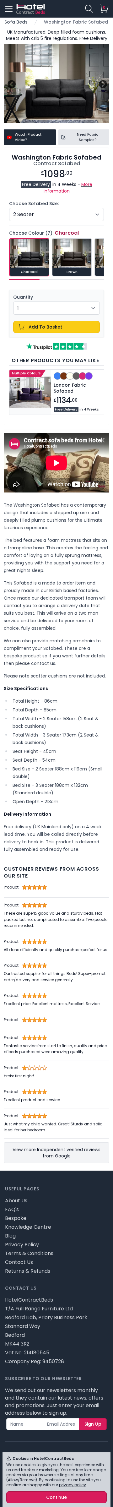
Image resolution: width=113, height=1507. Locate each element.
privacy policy (72, 1485)
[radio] (29, 257)
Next (102, 84)
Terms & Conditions (29, 1253)
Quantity (23, 297)
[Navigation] (9, 9)
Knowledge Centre (28, 1227)
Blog (10, 1235)
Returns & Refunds (27, 1271)
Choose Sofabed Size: (34, 203)
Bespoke (15, 1218)
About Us (16, 1200)
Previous (11, 84)
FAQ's (12, 1209)
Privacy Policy (22, 1244)
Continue (56, 1497)
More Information (68, 187)
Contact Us (19, 1262)
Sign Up (92, 1424)
